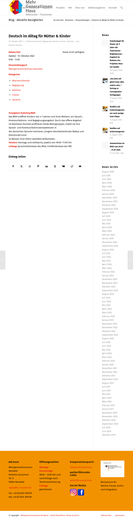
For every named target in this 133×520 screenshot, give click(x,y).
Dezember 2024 (109, 242)
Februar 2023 (108, 316)
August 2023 (108, 294)
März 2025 (107, 231)
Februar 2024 (108, 271)
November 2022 (109, 327)
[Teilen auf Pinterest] (38, 166)
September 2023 (110, 290)
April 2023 (107, 309)
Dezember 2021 (109, 368)
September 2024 (110, 246)
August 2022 (108, 338)
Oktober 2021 (108, 375)
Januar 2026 (108, 194)
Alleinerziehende (34, 41)
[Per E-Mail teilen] (80, 166)
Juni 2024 (106, 257)
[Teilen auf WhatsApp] (30, 166)
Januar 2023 (108, 320)
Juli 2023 (106, 297)
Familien (55, 41)
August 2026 (108, 171)
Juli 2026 (106, 175)
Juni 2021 (106, 390)
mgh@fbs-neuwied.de (20, 487)
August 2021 (108, 383)
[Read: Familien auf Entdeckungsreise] (105, 130)
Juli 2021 (106, 386)
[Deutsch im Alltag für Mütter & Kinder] (2, 260)
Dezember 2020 (109, 412)
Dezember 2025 (109, 197)
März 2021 (107, 401)
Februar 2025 (108, 234)
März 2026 (107, 186)
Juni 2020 (106, 431)
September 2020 (110, 424)
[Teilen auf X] (21, 166)
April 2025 (107, 227)
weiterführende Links (81, 480)
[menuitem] (23, 7)
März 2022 (107, 357)
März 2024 (107, 268)
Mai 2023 (106, 305)
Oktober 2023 (108, 286)
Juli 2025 (106, 216)
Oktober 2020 (109, 420)
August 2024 (108, 249)
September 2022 (110, 335)
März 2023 (107, 312)
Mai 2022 (106, 349)
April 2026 (107, 182)
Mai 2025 (106, 223)
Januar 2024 (108, 275)
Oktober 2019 (109, 435)
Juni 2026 (106, 179)
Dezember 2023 (109, 279)
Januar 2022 (108, 364)
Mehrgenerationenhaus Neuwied (25, 69)
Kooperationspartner (81, 467)
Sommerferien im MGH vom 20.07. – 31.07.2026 (117, 146)
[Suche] (121, 7)
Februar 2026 (108, 190)
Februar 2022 (108, 360)
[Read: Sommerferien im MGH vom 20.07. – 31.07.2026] (105, 145)
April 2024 (107, 264)
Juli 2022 (106, 342)
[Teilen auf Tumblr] (55, 166)
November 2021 (109, 372)
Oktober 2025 (109, 205)
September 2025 (110, 209)
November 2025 (110, 201)
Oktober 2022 (108, 331)
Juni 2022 (106, 346)
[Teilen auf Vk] (63, 166)
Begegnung (46, 41)
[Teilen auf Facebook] (13, 166)
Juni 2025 (106, 220)
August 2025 (108, 212)
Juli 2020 (106, 427)
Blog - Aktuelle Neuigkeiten (26, 20)
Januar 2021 (108, 409)
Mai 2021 (106, 394)
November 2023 (109, 283)
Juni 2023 (106, 301)
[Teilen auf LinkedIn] (47, 166)
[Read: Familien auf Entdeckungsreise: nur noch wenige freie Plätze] (105, 109)
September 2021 (110, 379)
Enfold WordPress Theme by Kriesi (64, 515)
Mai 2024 (106, 260)
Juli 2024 (106, 253)
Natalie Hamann (15, 45)
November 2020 (110, 416)
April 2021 (107, 398)
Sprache (70, 41)
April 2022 (107, 353)
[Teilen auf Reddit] (72, 166)
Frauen (63, 41)
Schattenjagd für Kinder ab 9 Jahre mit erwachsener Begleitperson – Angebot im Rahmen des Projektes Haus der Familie (117, 54)
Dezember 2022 (109, 323)
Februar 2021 (108, 405)
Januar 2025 (108, 238)
